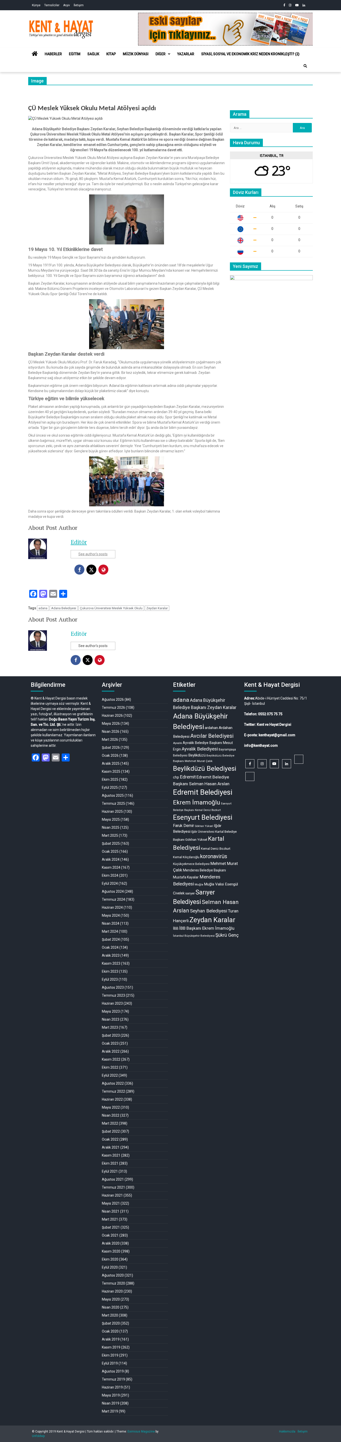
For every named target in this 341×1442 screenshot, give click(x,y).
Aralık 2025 (111, 763)
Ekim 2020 (110, 1259)
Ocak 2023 (110, 1043)
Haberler (53, 54)
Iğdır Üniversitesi (202, 831)
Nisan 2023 (110, 1019)
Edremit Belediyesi (202, 792)
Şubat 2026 (111, 747)
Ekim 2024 (110, 875)
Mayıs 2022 (111, 1107)
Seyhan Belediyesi (208, 911)
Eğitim (74, 54)
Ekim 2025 (110, 779)
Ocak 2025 (110, 851)
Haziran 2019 (112, 1387)
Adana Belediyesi (63, 608)
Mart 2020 (110, 1315)
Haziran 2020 (112, 1291)
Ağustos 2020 (113, 1275)
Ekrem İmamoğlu (196, 802)
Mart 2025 (110, 835)
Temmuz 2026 (113, 708)
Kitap (111, 54)
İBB (175, 928)
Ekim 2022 (110, 1067)
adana (42, 608)
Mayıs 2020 (111, 1299)
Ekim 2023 (110, 971)
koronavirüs (213, 856)
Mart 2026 (110, 739)
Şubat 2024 (111, 939)
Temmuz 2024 (113, 899)
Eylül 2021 (110, 1171)
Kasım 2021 (111, 1155)
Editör (79, 542)
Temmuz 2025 (113, 803)
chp (176, 777)
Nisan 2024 (110, 923)
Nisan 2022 (110, 1115)
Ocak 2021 (110, 1235)
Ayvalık (177, 743)
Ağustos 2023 (113, 987)
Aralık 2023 (111, 955)
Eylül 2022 (110, 1075)
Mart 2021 (110, 1219)
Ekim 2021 (110, 1163)
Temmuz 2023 (113, 995)
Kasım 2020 (111, 1251)
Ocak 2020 (110, 1331)
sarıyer (190, 893)
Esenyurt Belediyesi (202, 817)
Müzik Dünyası (136, 54)
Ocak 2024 (110, 947)
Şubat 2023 (111, 1035)
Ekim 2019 (110, 1355)
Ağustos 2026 (113, 700)
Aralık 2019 (111, 1339)
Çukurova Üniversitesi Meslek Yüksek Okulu (111, 608)
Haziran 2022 (112, 1099)
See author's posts (93, 554)
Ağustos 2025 (113, 795)
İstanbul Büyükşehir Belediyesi (194, 935)
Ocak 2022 (110, 1139)
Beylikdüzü (197, 755)
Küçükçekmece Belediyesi (191, 864)
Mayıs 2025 (111, 819)
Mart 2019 (110, 1411)
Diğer (161, 54)
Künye (36, 5)
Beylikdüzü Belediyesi (204, 768)
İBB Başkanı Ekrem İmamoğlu (206, 928)
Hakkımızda (287, 1431)
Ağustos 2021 (113, 1179)
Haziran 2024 (112, 907)
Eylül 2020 (110, 1267)
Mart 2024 (110, 931)
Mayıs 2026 (111, 723)
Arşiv (66, 5)
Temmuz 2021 (113, 1187)
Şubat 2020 (111, 1323)
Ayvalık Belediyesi (200, 749)
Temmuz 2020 (113, 1283)
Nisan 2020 (110, 1307)
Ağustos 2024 (113, 891)
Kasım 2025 (111, 771)
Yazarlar (185, 54)
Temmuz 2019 (113, 1379)
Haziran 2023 (112, 1003)
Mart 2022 (110, 1123)
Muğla (199, 884)
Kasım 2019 (111, 1347)
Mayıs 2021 (111, 1203)
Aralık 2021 (111, 1147)
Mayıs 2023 (111, 1011)
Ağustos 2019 (113, 1371)
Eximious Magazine (141, 1431)
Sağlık (93, 54)
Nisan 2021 (110, 1211)
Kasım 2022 (111, 1059)
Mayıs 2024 (111, 915)
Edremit (188, 777)
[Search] (305, 66)
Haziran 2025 (112, 811)
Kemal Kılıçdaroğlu (186, 857)
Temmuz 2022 (113, 1091)
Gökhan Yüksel (204, 826)
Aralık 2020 (111, 1243)
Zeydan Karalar (157, 608)
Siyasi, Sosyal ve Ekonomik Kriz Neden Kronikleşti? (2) (250, 54)
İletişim (79, 5)
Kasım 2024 (111, 867)
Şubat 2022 (111, 1131)
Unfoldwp (38, 1436)
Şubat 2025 (111, 843)
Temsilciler (51, 5)
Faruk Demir (183, 825)
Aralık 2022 (111, 1051)
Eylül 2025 (110, 787)
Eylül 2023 (110, 979)
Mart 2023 (110, 1027)
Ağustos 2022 (113, 1083)
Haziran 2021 (112, 1195)
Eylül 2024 (110, 883)
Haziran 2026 (112, 716)
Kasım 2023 (111, 963)
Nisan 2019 (110, 1403)
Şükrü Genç (227, 935)
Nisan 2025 (110, 827)
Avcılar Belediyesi (212, 736)
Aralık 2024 (111, 859)
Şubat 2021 (111, 1227)
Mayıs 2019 (111, 1395)
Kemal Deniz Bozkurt (215, 848)
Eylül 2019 (110, 1363)
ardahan (211, 727)
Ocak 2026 (110, 755)
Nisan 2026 (110, 731)
